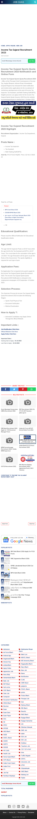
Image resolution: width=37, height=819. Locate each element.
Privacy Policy (22, 812)
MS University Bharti (27, 661)
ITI (4, 769)
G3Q (4, 719)
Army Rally (6, 674)
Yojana (23, 778)
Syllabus (23, 743)
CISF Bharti (6, 690)
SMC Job (24, 730)
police (23, 692)
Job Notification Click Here (10, 329)
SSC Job (24, 740)
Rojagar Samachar (26, 721)
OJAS (23, 680)
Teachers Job (25, 746)
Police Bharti (25, 695)
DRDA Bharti (7, 703)
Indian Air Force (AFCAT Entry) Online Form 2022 (26, 429)
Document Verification (10, 700)
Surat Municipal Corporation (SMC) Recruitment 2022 (9, 410)
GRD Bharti (6, 731)
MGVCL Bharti (25, 657)
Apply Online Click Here (8, 334)
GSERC (5, 741)
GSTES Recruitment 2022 (8, 466)
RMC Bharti (24, 714)
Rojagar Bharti (25, 718)
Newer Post (5, 523)
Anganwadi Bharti (8, 659)
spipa (22, 733)
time (22, 752)
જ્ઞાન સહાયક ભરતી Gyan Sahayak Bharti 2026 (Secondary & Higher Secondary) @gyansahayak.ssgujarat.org (17, 217)
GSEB (5, 735)
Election (6, 706)
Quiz (22, 702)
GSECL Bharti (7, 738)
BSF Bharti (6, 684)
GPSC (5, 725)
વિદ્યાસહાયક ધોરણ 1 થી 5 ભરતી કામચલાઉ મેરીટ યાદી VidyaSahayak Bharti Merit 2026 (22, 582)
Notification (25, 676)
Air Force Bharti (8, 652)
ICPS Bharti (7, 760)
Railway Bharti (25, 705)
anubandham (7, 665)
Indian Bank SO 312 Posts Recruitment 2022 (26, 446)
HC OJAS (6, 750)
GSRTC (5, 744)
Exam (5, 709)
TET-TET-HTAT (26, 749)
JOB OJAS (18, 2)
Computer (6, 697)
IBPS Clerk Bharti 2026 (11, 209)
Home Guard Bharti (9, 757)
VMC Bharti (24, 771)
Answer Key (7, 662)
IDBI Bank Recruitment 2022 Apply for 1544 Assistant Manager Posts (9, 430)
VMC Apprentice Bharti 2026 (20, 558)
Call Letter (6, 687)
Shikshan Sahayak (26, 727)
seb (22, 724)
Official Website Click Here (9, 331)
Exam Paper (7, 716)
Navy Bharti (24, 667)
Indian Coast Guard (9, 763)
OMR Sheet (24, 683)
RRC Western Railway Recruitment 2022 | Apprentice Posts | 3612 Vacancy (26, 467)
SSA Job (24, 737)
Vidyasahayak (25, 768)
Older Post (31, 523)
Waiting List (25, 774)
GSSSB (5, 747)
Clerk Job (6, 693)
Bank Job (6, 681)
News (23, 673)
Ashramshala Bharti (9, 678)
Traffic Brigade (25, 756)
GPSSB (5, 728)
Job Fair (5, 773)
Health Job (6, 753)
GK (4, 722)
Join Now (31, 61)
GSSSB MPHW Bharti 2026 (12, 212)
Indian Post (7, 766)
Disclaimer (31, 812)
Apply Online (7, 668)
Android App (7, 655)
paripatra (24, 686)
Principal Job (25, 699)
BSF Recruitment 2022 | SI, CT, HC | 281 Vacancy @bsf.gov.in (27, 411)
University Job (25, 762)
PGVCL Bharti (25, 689)
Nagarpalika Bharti (26, 664)
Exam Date (6, 712)
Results (23, 711)
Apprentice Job (8, 671)
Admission (6, 649)
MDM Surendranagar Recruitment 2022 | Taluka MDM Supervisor (8, 449)
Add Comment (5, 55)
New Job (24, 670)
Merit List (24, 654)
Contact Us (12, 812)
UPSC (23, 765)
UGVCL (23, 759)
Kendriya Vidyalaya (9, 776)
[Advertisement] (18, 24)
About (4, 812)
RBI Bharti (24, 708)
